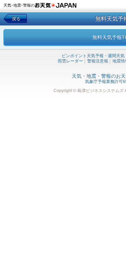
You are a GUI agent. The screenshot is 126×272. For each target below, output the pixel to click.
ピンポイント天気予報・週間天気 (93, 55)
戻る (16, 18)
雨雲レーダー (70, 61)
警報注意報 (97, 61)
